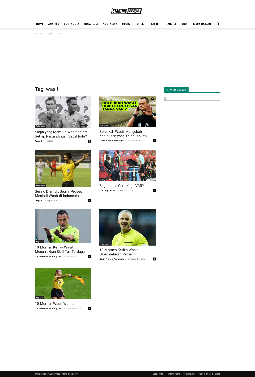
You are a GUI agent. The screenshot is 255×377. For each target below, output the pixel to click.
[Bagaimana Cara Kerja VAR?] (127, 165)
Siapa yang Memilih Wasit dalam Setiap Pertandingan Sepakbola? (61, 134)
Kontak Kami (189, 373)
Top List (39, 241)
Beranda (39, 33)
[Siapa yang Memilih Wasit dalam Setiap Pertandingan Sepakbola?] (63, 112)
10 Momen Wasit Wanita (55, 304)
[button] (217, 24)
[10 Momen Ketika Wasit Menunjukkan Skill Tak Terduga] (63, 226)
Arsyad (38, 141)
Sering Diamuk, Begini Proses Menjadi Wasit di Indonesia (58, 193)
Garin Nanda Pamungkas (112, 140)
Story (102, 180)
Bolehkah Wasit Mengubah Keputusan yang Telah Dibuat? (123, 134)
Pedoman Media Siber (209, 373)
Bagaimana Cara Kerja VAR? (121, 186)
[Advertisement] (127, 61)
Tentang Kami (173, 373)
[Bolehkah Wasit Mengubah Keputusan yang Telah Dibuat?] (127, 111)
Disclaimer (158, 373)
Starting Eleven (107, 190)
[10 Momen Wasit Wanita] (63, 283)
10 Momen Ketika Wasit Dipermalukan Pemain (118, 252)
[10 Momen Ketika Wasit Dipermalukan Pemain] (127, 227)
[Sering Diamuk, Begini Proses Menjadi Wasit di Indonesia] (63, 168)
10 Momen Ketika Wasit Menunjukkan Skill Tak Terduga (60, 249)
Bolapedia (40, 126)
